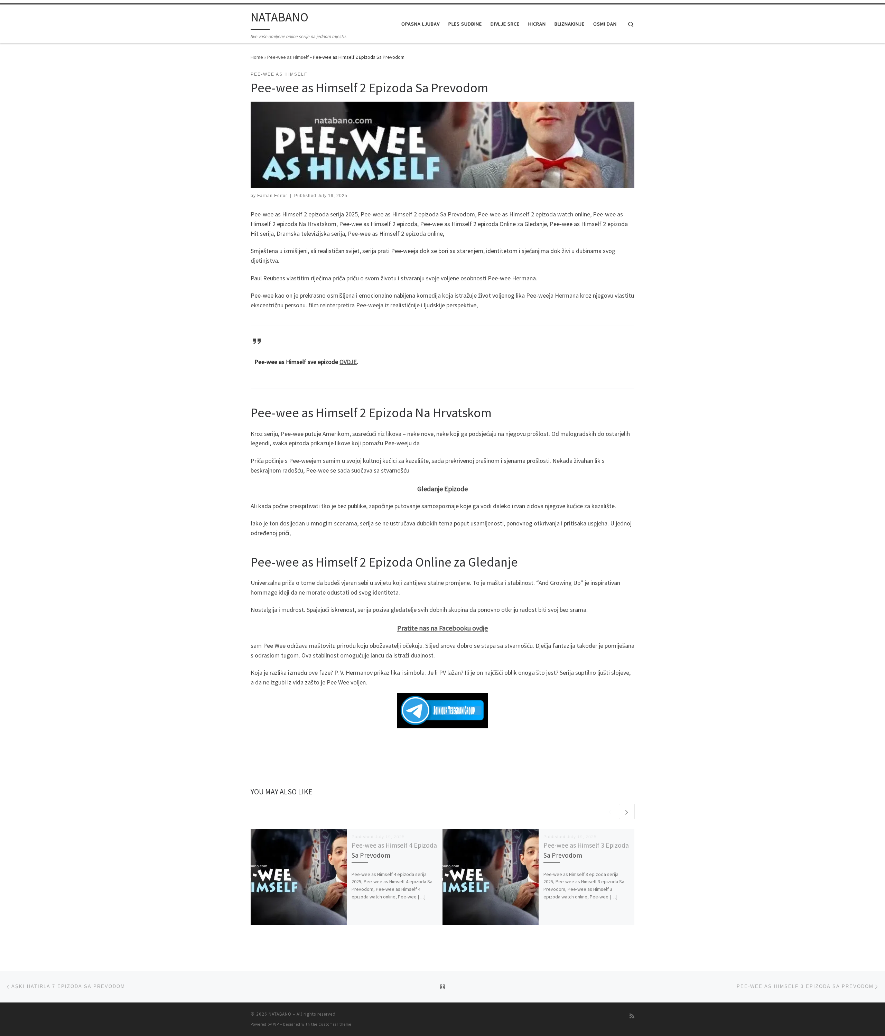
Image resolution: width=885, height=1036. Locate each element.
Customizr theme (334, 1024)
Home (257, 57)
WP (276, 1024)
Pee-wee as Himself (288, 57)
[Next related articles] (626, 811)
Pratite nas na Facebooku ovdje (442, 628)
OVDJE (348, 362)
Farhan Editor (272, 195)
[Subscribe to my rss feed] (632, 1016)
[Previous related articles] (610, 811)
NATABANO (280, 1014)
